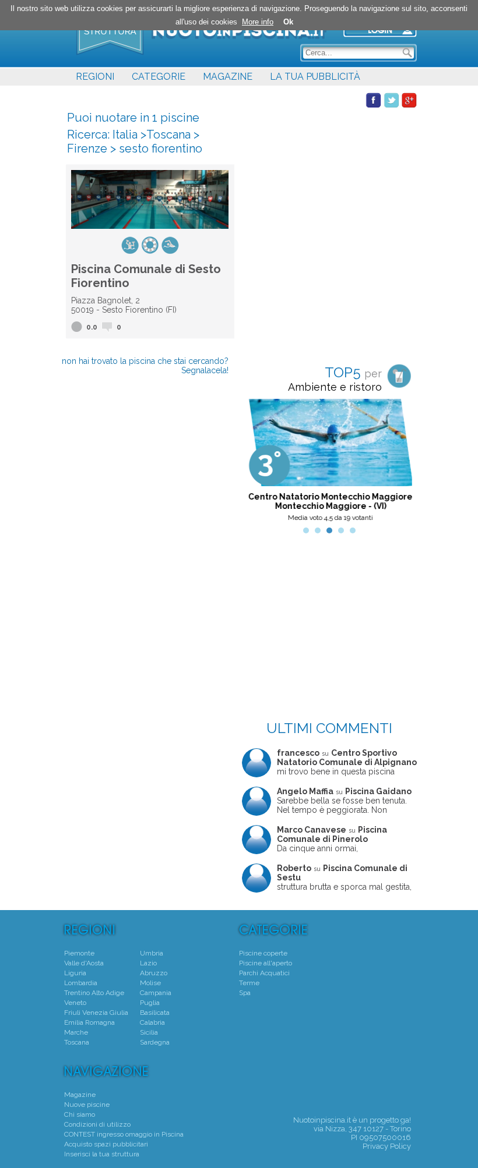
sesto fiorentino (160, 148)
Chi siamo (79, 1114)
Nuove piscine (87, 1104)
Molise (150, 983)
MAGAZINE (227, 76)
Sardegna (155, 1042)
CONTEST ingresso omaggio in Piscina (124, 1134)
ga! (405, 1120)
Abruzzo (153, 973)
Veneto (75, 1003)
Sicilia (149, 1032)
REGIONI (95, 76)
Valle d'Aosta (84, 963)
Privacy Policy (387, 1146)
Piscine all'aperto (265, 963)
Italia (125, 134)
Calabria (152, 1022)
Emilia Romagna (89, 1022)
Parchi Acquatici (264, 973)
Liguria (75, 973)
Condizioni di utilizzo (97, 1124)
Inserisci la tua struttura (101, 1154)
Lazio (148, 963)
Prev (257, 463)
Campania (155, 993)
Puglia (150, 1003)
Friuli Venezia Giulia (96, 1012)
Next (401, 463)
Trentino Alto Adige (94, 993)
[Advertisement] (329, 181)
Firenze (87, 148)
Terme (249, 983)
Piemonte (79, 953)
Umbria (151, 953)
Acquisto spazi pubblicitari (106, 1144)
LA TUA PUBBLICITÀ (315, 76)
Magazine (80, 1095)
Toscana (168, 134)
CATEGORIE (158, 76)
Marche (76, 1032)
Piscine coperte (263, 953)
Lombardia (80, 983)
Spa (245, 993)
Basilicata (155, 1012)
